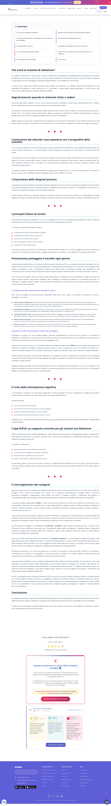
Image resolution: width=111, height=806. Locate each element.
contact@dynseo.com (23, 777)
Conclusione (62, 59)
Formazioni (62, 8)
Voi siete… (94, 8)
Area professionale (66, 779)
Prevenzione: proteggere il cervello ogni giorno (73, 46)
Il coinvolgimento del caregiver (26, 59)
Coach (37, 8)
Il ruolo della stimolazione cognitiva (27, 51)
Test (80, 8)
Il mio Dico (44, 782)
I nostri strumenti (65, 773)
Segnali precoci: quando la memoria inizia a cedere (74, 32)
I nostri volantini (65, 786)
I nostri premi (83, 773)
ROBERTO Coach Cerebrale (49, 773)
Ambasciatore (84, 782)
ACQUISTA (103, 7)
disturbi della (40, 103)
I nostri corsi (64, 770)
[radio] (48, 646)
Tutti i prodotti (64, 782)
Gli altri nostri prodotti (48, 8)
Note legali (57, 800)
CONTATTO (100, 11)
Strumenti (72, 8)
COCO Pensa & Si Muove (48, 770)
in (57, 796)
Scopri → (77, 2)
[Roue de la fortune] (4, 802)
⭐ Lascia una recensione (55, 744)
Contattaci (83, 786)
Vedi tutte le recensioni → (75, 710)
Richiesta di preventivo (86, 779)
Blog (86, 8)
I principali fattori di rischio (24, 46)
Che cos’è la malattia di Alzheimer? (27, 32)
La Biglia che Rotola (47, 779)
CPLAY (43, 786)
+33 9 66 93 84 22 (21, 783)
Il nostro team (83, 770)
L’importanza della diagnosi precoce (69, 38)
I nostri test (64, 776)
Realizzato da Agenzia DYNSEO (69, 800)
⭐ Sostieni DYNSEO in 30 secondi (55, 699)
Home (29, 8)
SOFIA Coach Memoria (48, 776)
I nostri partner (84, 776)
